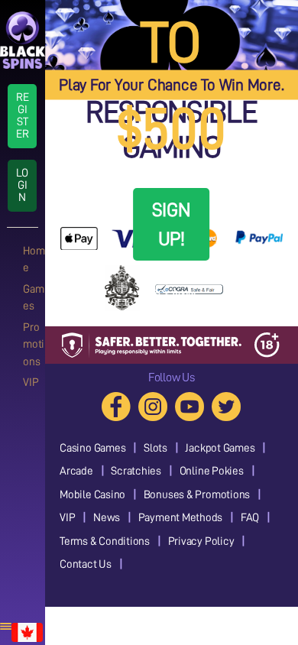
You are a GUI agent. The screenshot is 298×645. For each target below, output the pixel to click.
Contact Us (86, 564)
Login (22, 185)
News (106, 517)
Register (22, 116)
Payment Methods (180, 517)
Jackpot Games (219, 448)
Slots (155, 448)
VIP (30, 382)
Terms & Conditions (105, 541)
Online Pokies (212, 471)
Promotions (33, 345)
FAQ (250, 517)
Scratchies (136, 471)
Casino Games (92, 448)
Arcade (76, 471)
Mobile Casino (92, 495)
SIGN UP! (171, 224)
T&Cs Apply (171, 293)
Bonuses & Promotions (197, 495)
